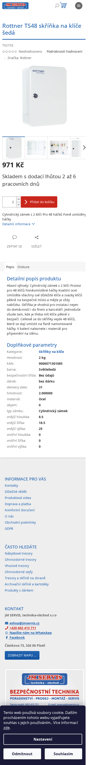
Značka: (19, 58)
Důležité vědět (16, 491)
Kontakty (11, 485)
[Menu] (78, 5)
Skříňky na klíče (51, 351)
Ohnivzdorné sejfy (19, 572)
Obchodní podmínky (20, 522)
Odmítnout (22, 753)
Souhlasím (63, 753)
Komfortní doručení (20, 510)
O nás (9, 516)
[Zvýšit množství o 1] (18, 199)
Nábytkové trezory (18, 553)
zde (6, 727)
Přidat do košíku (42, 202)
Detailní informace (16, 224)
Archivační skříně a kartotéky (27, 584)
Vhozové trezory (17, 565)
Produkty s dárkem (19, 590)
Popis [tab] (10, 267)
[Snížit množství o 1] (18, 204)
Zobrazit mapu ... (22, 655)
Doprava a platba (18, 504)
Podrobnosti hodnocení (64, 51)
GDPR (9, 528)
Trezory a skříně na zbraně (25, 578)
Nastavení (43, 739)
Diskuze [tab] (23, 267)
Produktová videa (18, 498)
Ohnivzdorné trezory (20, 559)
